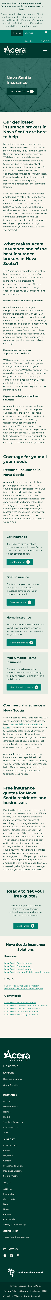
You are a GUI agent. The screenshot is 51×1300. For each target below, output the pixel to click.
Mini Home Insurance (21, 687)
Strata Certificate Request (16, 1237)
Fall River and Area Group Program (21, 986)
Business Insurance (12, 1079)
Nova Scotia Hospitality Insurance (21, 1014)
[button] (46, 32)
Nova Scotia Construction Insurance (22, 1008)
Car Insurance (17, 562)
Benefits (29, 41)
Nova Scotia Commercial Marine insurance (25, 1005)
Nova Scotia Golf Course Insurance (21, 1011)
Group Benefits (10, 1085)
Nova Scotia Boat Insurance (18, 963)
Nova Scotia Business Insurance (20, 1002)
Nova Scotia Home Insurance (18, 969)
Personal (17, 33)
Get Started (23, 925)
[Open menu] (45, 50)
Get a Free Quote (19, 91)
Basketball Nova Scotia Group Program (23, 988)
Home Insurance (19, 642)
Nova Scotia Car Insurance (17, 966)
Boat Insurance (18, 602)
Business (29, 33)
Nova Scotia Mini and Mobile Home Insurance (27, 972)
